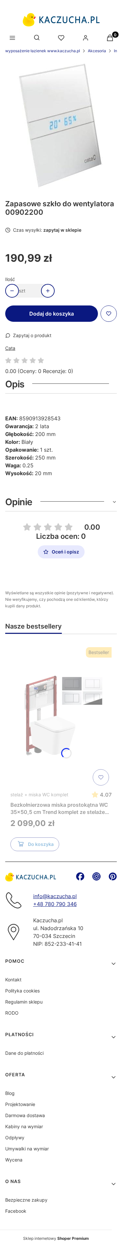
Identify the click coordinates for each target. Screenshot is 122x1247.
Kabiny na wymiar (24, 1126)
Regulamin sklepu (24, 1002)
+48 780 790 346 (55, 904)
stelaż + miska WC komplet (39, 794)
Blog (10, 1093)
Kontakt (13, 979)
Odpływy (14, 1137)
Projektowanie (20, 1104)
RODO (12, 1013)
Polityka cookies (22, 990)
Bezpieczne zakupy (26, 1200)
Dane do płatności (24, 1053)
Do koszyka (41, 844)
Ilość (10, 279)
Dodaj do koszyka (51, 313)
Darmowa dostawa (25, 1115)
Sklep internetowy (56, 1238)
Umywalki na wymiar (27, 1148)
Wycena (13, 1159)
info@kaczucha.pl (55, 896)
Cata (10, 348)
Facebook (15, 1211)
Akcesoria (97, 50)
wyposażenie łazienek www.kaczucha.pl (42, 50)
